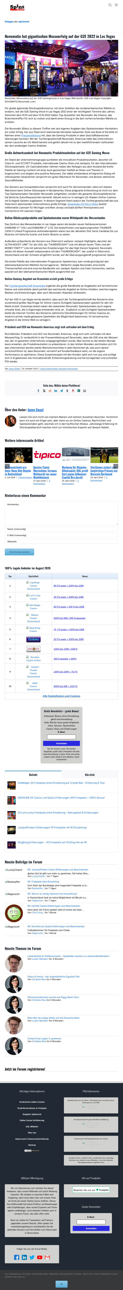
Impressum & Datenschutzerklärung (32, 1139)
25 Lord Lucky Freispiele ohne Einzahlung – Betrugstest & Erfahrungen (58, 812)
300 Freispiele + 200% (65, 658)
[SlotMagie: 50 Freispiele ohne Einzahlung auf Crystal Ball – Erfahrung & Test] (11, 782)
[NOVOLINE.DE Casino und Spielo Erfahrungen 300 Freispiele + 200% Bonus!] (11, 797)
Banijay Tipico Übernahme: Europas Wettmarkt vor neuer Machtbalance (45, 472)
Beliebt (33, 775)
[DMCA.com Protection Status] (32, 1150)
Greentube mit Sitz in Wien (83, 204)
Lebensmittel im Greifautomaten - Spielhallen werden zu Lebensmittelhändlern (68, 956)
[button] (7, 466)
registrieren (23, 21)
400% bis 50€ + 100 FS (65, 686)
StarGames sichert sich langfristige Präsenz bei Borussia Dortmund (104, 470)
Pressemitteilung (31, 135)
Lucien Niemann (40, 959)
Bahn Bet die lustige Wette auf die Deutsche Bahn (54, 1017)
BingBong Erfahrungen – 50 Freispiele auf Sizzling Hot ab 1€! (52, 842)
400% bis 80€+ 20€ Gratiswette (69, 618)
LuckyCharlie (38, 876)
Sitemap (32, 1145)
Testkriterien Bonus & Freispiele (32, 1108)
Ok (61, 1284)
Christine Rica (39, 979)
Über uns (32, 1133)
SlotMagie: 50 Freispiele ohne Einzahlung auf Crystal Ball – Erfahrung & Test (61, 782)
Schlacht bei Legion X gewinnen (44, 1038)
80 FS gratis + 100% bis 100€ (69, 585)
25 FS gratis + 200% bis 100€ (69, 597)
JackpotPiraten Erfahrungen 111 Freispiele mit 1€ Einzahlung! (52, 827)
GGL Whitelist (32, 1127)
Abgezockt (37, 900)
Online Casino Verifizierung (32, 1120)
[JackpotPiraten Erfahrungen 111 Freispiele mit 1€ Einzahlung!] (11, 827)
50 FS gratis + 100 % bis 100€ (69, 606)
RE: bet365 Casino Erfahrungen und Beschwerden (54, 905)
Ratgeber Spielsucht (32, 1114)
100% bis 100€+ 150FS (65, 649)
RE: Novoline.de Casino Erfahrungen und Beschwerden (56, 926)
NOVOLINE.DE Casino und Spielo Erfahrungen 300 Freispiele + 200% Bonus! (61, 797)
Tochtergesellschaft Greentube (27, 285)
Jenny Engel (14, 368)
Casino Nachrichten (49, 368)
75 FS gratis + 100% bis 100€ (69, 629)
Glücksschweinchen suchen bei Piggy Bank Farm (53, 997)
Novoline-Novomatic (68, 368)
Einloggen (9, 21)
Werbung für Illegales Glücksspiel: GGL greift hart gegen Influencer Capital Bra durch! (75, 472)
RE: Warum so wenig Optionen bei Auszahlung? (52, 893)
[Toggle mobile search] (110, 5)
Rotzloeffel (37, 888)
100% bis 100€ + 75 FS (65, 671)
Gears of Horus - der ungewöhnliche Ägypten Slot (54, 976)
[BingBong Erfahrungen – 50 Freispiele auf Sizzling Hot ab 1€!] (11, 842)
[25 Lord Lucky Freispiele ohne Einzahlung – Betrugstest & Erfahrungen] (11, 812)
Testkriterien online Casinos (32, 1102)
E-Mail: (61, 732)
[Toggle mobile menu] (116, 5)
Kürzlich (90, 775)
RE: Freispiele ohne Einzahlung (43, 881)
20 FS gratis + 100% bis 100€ (69, 639)
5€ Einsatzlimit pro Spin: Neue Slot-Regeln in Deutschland (18, 470)
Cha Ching (37, 912)
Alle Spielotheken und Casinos (61, 696)
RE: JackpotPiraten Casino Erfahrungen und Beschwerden (58, 869)
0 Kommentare (25, 477)
